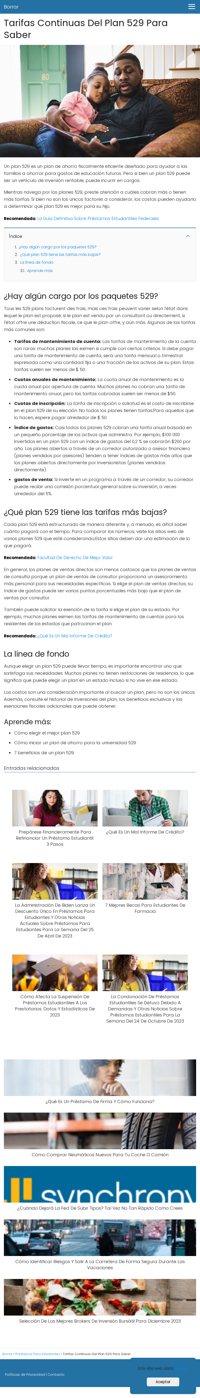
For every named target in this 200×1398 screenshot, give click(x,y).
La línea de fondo (36, 262)
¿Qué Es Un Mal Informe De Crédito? (74, 636)
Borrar (11, 6)
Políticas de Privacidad (25, 1374)
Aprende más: (40, 270)
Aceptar (163, 1381)
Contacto (56, 1374)
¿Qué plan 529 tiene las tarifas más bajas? (60, 254)
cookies (181, 1368)
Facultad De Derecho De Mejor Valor (75, 558)
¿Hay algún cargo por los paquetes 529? (58, 247)
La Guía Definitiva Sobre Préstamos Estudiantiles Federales (98, 218)
